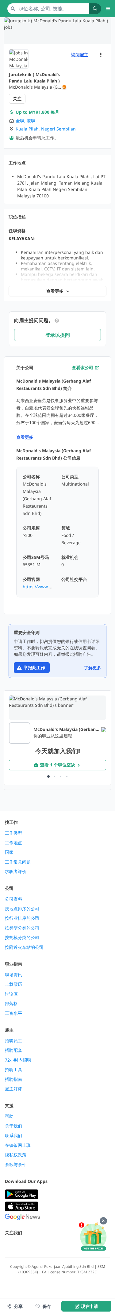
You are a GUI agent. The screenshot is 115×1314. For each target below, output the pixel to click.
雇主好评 (13, 1089)
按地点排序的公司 (22, 909)
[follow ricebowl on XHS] (76, 1245)
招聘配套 (13, 1050)
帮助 (9, 1116)
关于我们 (13, 1126)
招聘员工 (13, 1041)
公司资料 (13, 899)
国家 (9, 852)
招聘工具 (13, 1069)
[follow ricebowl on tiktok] (62, 1245)
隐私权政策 (15, 1155)
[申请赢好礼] (93, 1237)
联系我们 (13, 1135)
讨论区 (11, 994)
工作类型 (13, 833)
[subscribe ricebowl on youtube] (22, 1245)
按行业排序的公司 (22, 918)
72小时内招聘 (18, 1060)
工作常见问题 (18, 862)
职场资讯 (13, 975)
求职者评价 (15, 871)
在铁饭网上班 (18, 1145)
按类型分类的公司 (22, 928)
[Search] (95, 8)
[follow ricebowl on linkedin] (49, 1245)
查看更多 (24, 437)
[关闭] (103, 1220)
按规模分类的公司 (22, 937)
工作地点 (13, 843)
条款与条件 (15, 1164)
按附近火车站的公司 (24, 947)
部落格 (11, 1003)
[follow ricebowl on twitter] (8, 1245)
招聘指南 (13, 1079)
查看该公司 (82, 367)
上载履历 (13, 984)
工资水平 (13, 1013)
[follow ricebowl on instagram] (35, 1245)
